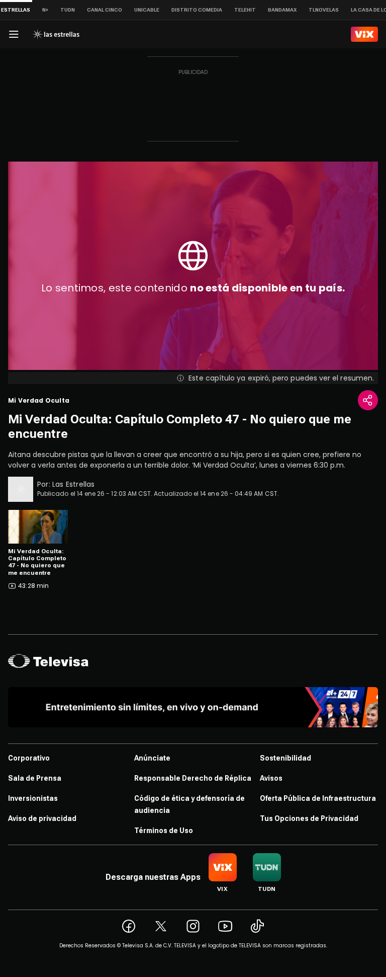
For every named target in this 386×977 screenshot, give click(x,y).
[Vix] (364, 34)
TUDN (67, 10)
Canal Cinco (104, 10)
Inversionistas (33, 798)
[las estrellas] (55, 34)
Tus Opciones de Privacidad (309, 818)
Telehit (245, 10)
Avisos (271, 778)
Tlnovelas (324, 10)
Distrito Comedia (196, 10)
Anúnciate (152, 758)
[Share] (368, 400)
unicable (146, 10)
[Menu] (13, 34)
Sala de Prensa (34, 778)
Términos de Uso (163, 830)
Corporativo (29, 758)
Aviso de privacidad (42, 818)
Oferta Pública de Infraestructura (318, 798)
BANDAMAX (282, 10)
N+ (45, 10)
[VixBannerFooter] (193, 707)
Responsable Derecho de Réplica (192, 778)
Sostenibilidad (285, 758)
